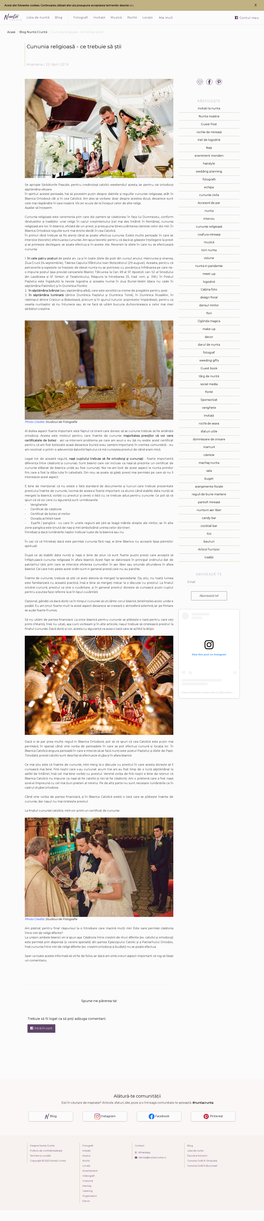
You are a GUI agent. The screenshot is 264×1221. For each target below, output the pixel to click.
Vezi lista (132, 630)
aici (131, 5)
